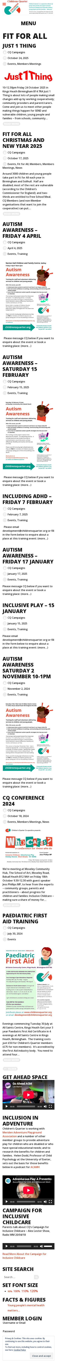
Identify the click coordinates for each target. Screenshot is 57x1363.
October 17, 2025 (18, 158)
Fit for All (22, 164)
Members (35, 164)
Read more (12, 124)
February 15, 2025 (18, 387)
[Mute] (45, 1106)
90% (10, 1291)
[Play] (6, 1106)
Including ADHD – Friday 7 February (28, 499)
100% (16, 1291)
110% (25, 1291)
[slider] (48, 1246)
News (19, 167)
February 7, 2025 (18, 514)
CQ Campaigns (16, 52)
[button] (28, 9)
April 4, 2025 (15, 248)
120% (34, 1291)
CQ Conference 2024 (23, 800)
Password (9, 1331)
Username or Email (14, 1323)
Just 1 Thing (19, 45)
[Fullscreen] (50, 1106)
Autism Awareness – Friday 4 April (22, 229)
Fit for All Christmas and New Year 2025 (23, 140)
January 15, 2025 (17, 623)
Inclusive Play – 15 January (28, 608)
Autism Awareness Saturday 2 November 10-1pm (27, 667)
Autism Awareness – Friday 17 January (28, 555)
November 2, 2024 (19, 688)
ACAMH (35, 1167)
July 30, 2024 (15, 933)
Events (12, 64)
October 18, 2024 (18, 816)
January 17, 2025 (17, 574)
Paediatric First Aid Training (25, 918)
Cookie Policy (20, 1350)
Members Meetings (29, 64)
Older (12, 1069)
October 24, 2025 (18, 58)
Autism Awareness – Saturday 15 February (20, 366)
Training (22, 254)
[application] (28, 1095)
